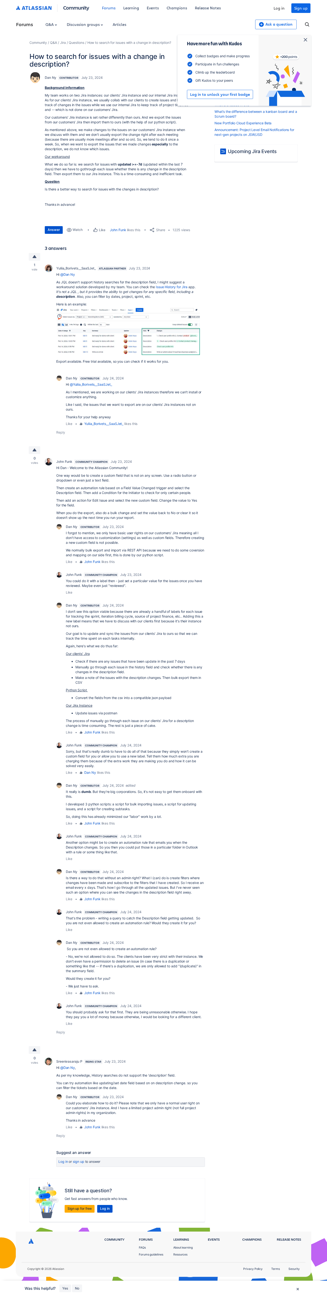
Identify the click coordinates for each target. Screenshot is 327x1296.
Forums (109, 7)
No (77, 1288)
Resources (180, 1254)
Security (294, 1269)
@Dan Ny (67, 274)
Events (153, 7)
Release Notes (208, 7)
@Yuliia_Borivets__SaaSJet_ (91, 384)
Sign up (301, 8)
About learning (183, 1247)
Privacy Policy (253, 1269)
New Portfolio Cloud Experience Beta (242, 123)
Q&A (50, 24)
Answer (54, 230)
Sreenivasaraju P (69, 1061)
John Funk (118, 230)
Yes (65, 1288)
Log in (279, 8)
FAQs (142, 1247)
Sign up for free (80, 1208)
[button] (128, 331)
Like (69, 424)
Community (76, 7)
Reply (60, 432)
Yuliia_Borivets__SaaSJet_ (76, 268)
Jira (63, 42)
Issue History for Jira (171, 287)
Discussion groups (84, 24)
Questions (76, 42)
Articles (119, 24)
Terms (275, 1269)
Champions (177, 7)
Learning (131, 7)
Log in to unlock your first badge (220, 94)
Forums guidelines (151, 1254)
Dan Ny (50, 77)
